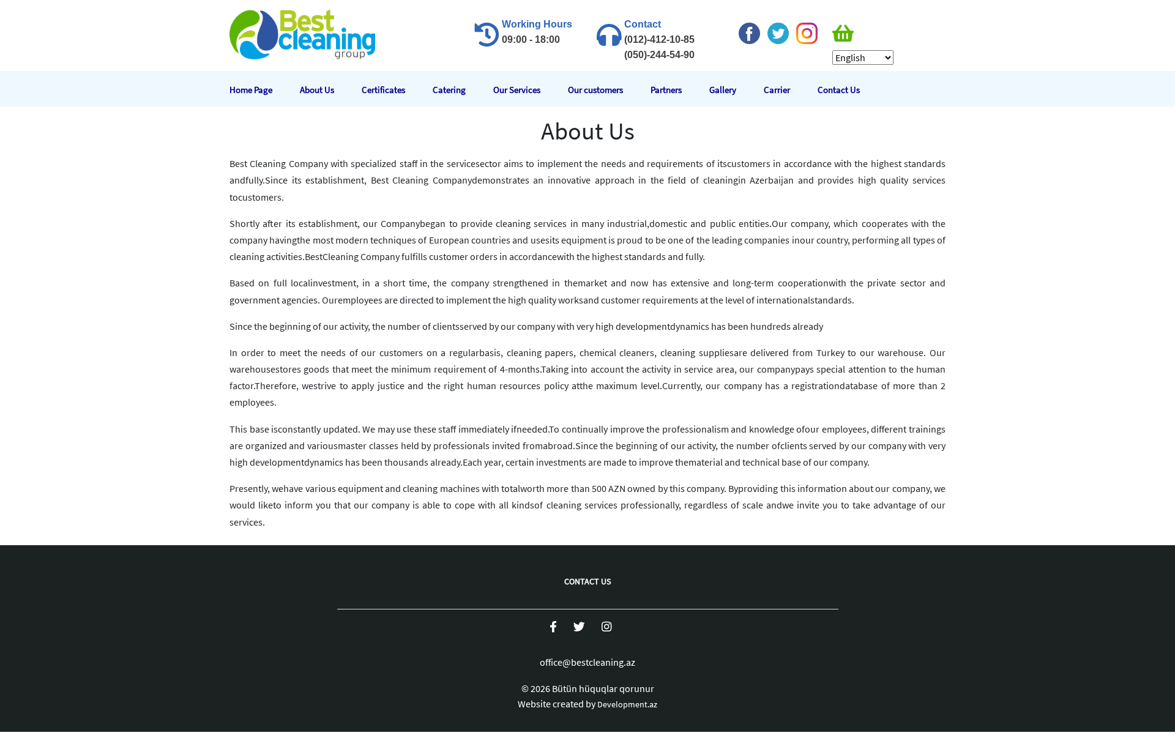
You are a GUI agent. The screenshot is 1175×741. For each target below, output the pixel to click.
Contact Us (839, 89)
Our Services (516, 89)
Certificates (383, 89)
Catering (449, 89)
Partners (666, 89)
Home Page (250, 89)
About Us (317, 89)
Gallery (722, 89)
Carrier (777, 89)
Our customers (595, 89)
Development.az (627, 704)
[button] (862, 34)
